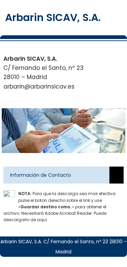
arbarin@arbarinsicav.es (39, 86)
